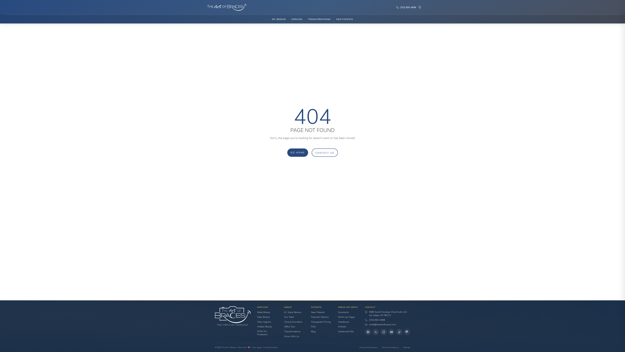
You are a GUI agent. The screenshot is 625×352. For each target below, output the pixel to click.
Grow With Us (291, 336)
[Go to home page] (233, 316)
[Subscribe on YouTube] (391, 332)
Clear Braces (263, 317)
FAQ (313, 326)
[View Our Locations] (419, 7)
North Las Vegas (346, 317)
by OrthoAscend (270, 347)
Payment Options (320, 317)
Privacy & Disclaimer (368, 347)
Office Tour (289, 326)
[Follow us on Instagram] (384, 332)
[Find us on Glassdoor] (407, 332)
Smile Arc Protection (262, 333)
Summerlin (343, 312)
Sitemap (406, 347)
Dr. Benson (279, 19)
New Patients (344, 19)
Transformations (319, 19)
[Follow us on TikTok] (399, 332)
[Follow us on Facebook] (368, 332)
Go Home (298, 152)
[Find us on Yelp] (376, 332)
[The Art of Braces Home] (225, 7)
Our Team (289, 317)
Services (297, 19)
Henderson (343, 321)
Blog (313, 331)
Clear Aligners (264, 321)
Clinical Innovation (293, 321)
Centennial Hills (346, 331)
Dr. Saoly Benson (293, 312)
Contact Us (324, 152)
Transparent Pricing (321, 321)
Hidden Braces (264, 326)
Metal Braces (263, 312)
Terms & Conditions (390, 347)
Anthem (342, 326)
